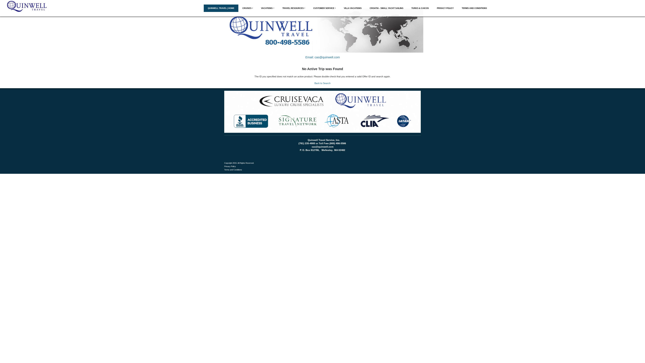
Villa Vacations (353, 8)
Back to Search (322, 83)
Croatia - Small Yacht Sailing (386, 8)
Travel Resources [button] (293, 8)
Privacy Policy (445, 8)
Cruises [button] (246, 8)
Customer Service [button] (323, 8)
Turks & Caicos (420, 8)
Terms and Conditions (474, 8)
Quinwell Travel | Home (221, 8)
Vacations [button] (267, 8)
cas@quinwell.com (327, 57)
